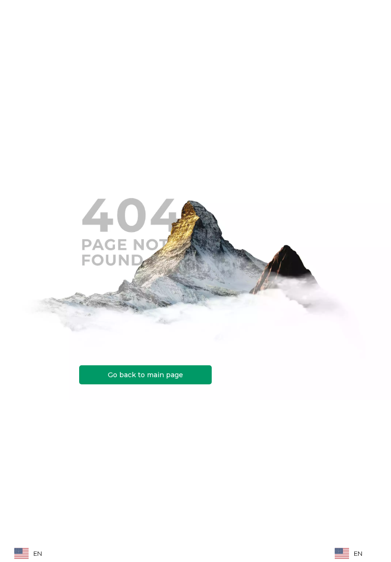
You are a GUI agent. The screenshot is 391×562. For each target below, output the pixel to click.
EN (37, 553)
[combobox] (35, 553)
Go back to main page (145, 375)
